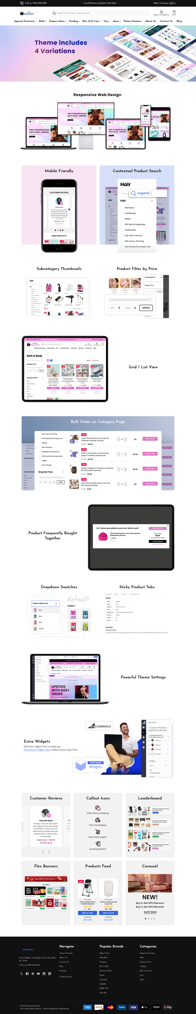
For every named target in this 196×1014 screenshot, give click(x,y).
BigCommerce (36, 1009)
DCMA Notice (65, 977)
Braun (102, 975)
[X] (21, 973)
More (116, 21)
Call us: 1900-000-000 (36, 3)
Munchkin (103, 958)
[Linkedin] (49, 973)
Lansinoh (103, 980)
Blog (179, 21)
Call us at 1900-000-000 (29, 965)
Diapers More (57, 21)
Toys (106, 21)
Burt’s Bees (104, 966)
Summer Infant (106, 971)
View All (103, 993)
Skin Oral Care (90, 21)
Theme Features (132, 21)
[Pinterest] (32, 973)
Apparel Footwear (24, 21)
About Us (150, 21)
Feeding (73, 21)
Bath (42, 21)
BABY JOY (104, 988)
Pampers (103, 962)
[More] (36, 21)
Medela (103, 984)
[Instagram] (44, 973)
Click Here (111, 3)
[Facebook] (27, 973)
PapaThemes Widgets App (37, 750)
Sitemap (62, 971)
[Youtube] (38, 973)
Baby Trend (104, 953)
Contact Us (166, 21)
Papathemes (64, 1009)
